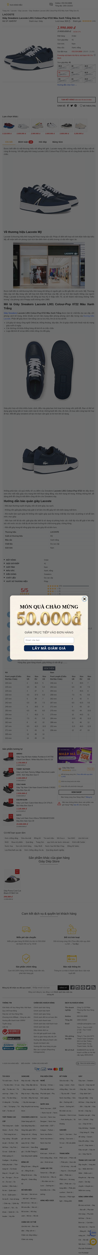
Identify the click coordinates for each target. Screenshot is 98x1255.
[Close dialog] (84, 598)
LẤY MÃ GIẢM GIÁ (49, 648)
